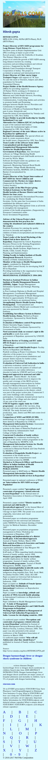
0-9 (16, 754)
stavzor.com (9, 684)
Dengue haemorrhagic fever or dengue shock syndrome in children (23, 657)
